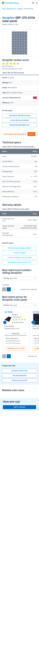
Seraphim (20, 9)
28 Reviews (9, 66)
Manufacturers (11, 9)
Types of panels (19, 253)
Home (3, 9)
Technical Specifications (19, 115)
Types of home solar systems (19, 257)
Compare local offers (15, 348)
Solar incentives (19, 375)
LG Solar (8, 312)
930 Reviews (19, 322)
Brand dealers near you (19, 125)
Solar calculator (19, 380)
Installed (15, 334)
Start (31, 134)
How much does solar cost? (19, 262)
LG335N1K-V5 (16, 317)
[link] (10, 3)
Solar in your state (19, 371)
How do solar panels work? (19, 248)
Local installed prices (19, 120)
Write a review (19, 407)
